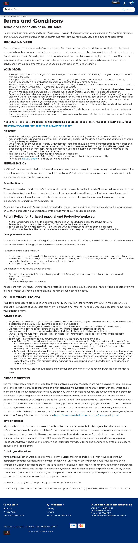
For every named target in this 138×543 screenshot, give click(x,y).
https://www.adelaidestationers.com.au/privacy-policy (39, 126)
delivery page (29, 159)
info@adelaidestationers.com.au (112, 516)
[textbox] (61, 9)
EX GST (111, 3)
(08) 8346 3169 (104, 513)
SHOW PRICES (115, 1)
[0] (130, 4)
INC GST (115, 3)
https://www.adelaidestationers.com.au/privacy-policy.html (86, 415)
